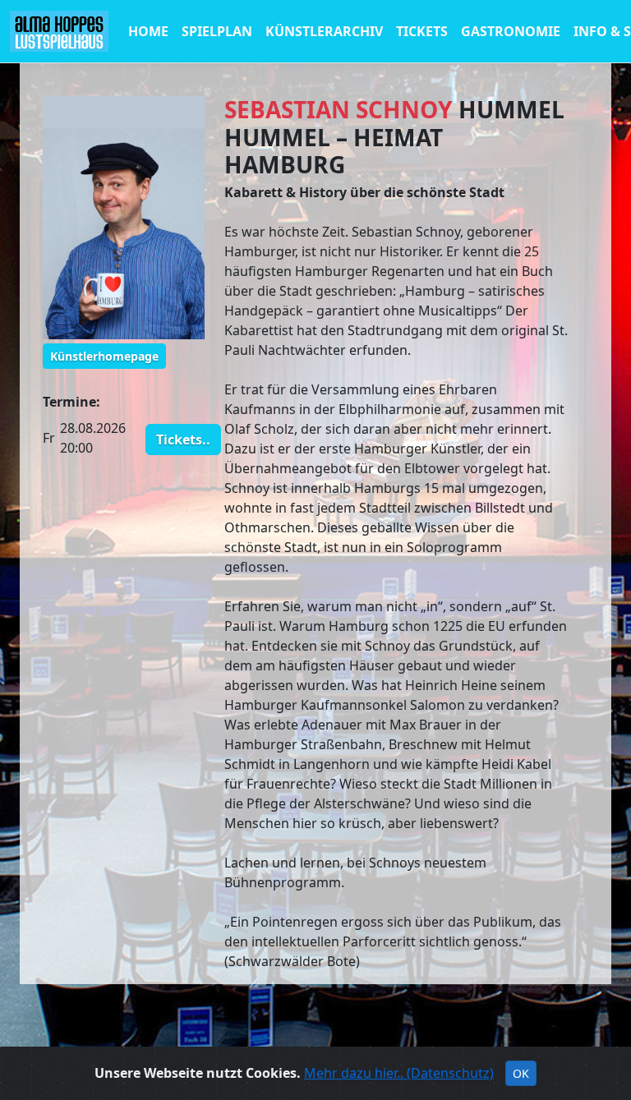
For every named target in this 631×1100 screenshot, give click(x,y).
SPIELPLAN (217, 31)
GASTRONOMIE (510, 31)
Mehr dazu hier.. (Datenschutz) (399, 1073)
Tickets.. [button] (183, 439)
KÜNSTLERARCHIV (324, 31)
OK (521, 1073)
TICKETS (422, 31)
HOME (148, 31)
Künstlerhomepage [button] (104, 356)
